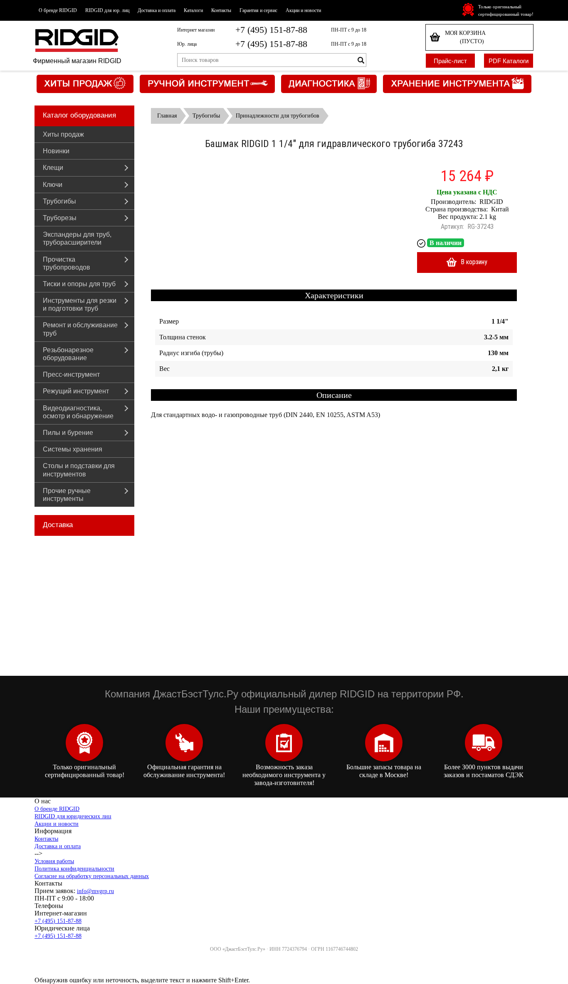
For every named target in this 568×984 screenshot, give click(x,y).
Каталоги (193, 10)
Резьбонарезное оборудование (68, 353)
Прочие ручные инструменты (67, 494)
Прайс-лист (450, 60)
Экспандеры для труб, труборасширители (77, 238)
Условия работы (54, 861)
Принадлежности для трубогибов (277, 116)
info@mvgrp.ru (95, 891)
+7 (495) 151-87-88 (271, 30)
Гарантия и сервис (258, 10)
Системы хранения (72, 449)
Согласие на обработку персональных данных (92, 876)
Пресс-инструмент (71, 374)
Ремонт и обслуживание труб (80, 328)
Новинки (56, 151)
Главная (167, 116)
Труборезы (60, 217)
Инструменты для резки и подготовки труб (79, 304)
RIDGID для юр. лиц (107, 10)
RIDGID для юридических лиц (73, 816)
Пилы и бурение (68, 432)
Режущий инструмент (76, 391)
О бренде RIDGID (58, 10)
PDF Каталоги (508, 60)
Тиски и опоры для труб (79, 283)
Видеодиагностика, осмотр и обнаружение (78, 412)
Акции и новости (303, 10)
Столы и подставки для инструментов (79, 469)
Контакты (221, 10)
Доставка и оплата (156, 10)
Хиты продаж (63, 134)
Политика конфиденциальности (74, 869)
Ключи (52, 184)
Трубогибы (59, 201)
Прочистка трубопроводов (66, 263)
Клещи (53, 167)
